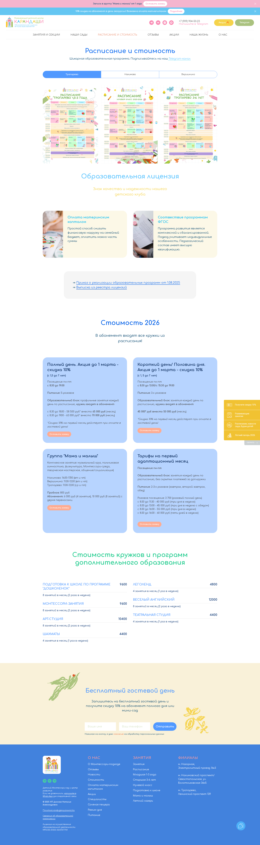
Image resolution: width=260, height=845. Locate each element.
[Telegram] (151, 22)
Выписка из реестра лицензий (101, 287)
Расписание (141, 769)
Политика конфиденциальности (59, 810)
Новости (94, 774)
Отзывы (153, 34)
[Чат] (54, 781)
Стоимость (96, 780)
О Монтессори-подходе (104, 764)
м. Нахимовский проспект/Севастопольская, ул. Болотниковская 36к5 (196, 779)
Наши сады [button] (79, 34)
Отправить (165, 726)
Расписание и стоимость (117, 34)
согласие (119, 734)
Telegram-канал (179, 58)
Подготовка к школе (146, 790)
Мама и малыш (143, 795)
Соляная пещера (99, 804)
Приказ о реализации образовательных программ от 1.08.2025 (128, 282)
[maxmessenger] (171, 22)
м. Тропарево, (187, 790)
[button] (84, 370)
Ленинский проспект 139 (194, 794)
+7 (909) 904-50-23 (189, 21)
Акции (174, 34)
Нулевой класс (142, 785)
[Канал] (44, 781)
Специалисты (97, 799)
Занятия (138, 764)
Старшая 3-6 (141, 780)
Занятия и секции (46, 34)
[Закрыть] (255, 4)
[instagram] (164, 22)
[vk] (49, 781)
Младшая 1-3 (141, 774)
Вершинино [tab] (188, 74)
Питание (94, 815)
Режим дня (95, 810)
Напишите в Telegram (193, 24)
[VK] (158, 22)
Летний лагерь (143, 800)
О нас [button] (223, 34)
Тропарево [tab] (72, 74)
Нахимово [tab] (130, 74)
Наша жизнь (199, 34)
